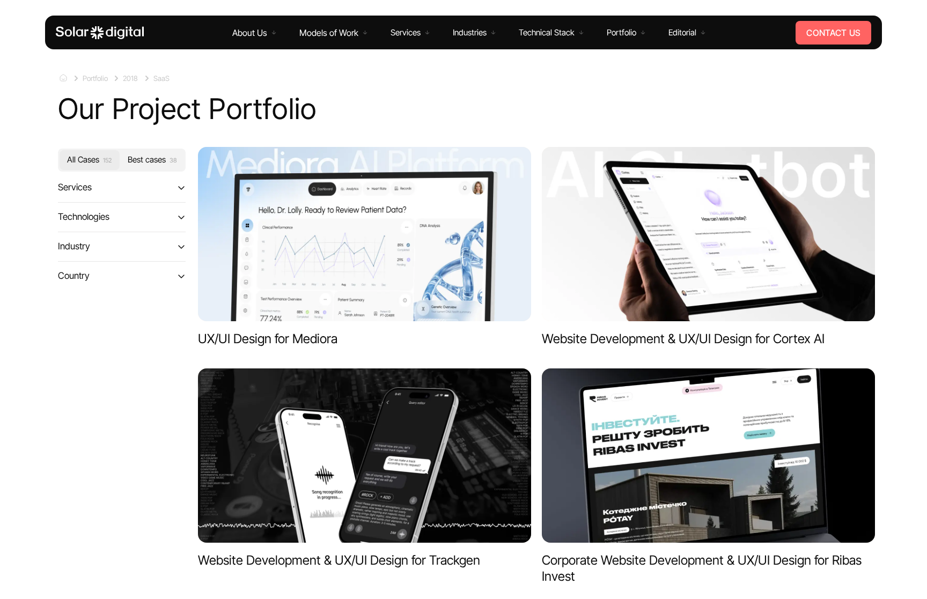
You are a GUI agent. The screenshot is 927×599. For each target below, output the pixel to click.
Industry (74, 246)
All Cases (89, 159)
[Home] (100, 32)
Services (75, 187)
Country (74, 275)
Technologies (83, 216)
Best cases (152, 159)
